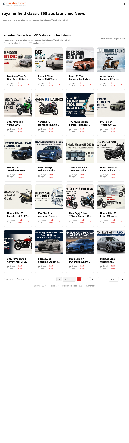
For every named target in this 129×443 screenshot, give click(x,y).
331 (105, 279)
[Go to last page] (122, 279)
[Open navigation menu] (124, 4)
